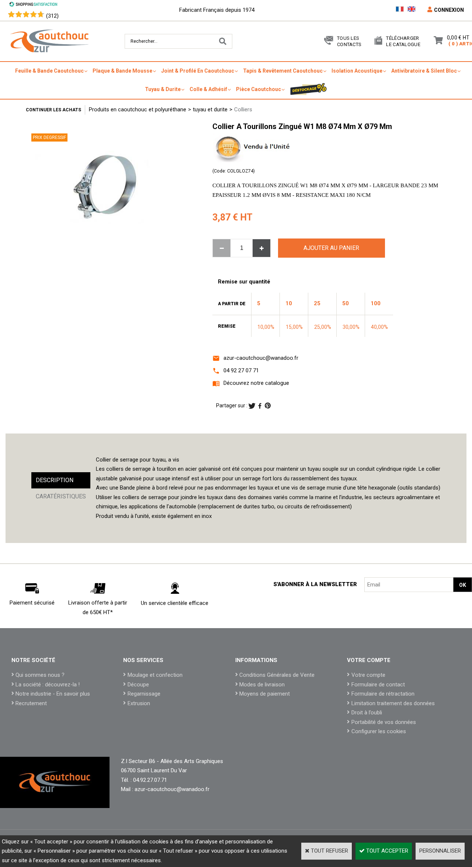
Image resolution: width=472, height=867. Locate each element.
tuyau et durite (210, 109)
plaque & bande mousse (122, 71)
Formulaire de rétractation (382, 693)
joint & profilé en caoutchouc (197, 71)
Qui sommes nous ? (40, 675)
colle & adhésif (208, 89)
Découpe (138, 684)
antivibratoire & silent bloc (424, 71)
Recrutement (31, 703)
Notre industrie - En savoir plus (52, 693)
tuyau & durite (163, 89)
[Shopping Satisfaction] (33, 5)
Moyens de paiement (264, 693)
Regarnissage (144, 693)
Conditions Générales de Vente (277, 675)
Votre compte (368, 675)
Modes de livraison (262, 684)
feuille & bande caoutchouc (49, 71)
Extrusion (139, 703)
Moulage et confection (155, 675)
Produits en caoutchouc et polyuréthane (137, 109)
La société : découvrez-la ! (47, 684)
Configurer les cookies (378, 731)
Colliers (243, 109)
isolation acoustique (357, 71)
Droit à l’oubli (366, 712)
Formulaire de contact (378, 684)
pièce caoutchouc (258, 89)
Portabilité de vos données (383, 722)
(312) (52, 16)
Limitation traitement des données (393, 703)
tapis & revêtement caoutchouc (283, 71)
